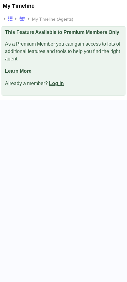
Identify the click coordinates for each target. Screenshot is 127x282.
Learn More (18, 71)
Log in (56, 83)
